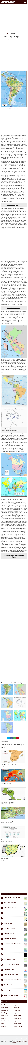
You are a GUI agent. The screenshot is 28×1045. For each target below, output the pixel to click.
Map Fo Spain (4, 858)
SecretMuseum (8, 1)
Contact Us (8, 1036)
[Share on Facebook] (11, 738)
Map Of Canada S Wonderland (11, 974)
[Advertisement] (14, 19)
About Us (24, 1036)
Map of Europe (4, 1013)
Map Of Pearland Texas (9, 969)
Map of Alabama (4, 1005)
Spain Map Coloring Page (7, 839)
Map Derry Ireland (8, 913)
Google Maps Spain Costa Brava (8, 764)
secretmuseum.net (5, 433)
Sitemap (4, 1036)
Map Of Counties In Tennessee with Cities (13, 954)
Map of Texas (4, 1029)
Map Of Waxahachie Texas (10, 959)
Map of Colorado (4, 1010)
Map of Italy (3, 1018)
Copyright (13, 1036)
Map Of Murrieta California (10, 938)
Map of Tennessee (18, 1026)
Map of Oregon (17, 1023)
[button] (25, 1)
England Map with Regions (10, 907)
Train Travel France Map (9, 928)
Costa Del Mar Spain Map (7, 821)
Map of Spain (4, 39)
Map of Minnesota (5, 1021)
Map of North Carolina (19, 1021)
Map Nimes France (8, 923)
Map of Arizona (17, 1005)
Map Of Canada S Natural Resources (12, 897)
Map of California (5, 1007)
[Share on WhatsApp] (14, 738)
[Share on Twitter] (8, 738)
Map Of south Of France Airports (11, 918)
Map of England (17, 1010)
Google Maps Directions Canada (11, 995)
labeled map (5, 741)
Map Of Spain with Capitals (7, 802)
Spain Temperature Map (6, 783)
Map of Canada (17, 1007)
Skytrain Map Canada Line (10, 902)
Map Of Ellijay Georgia (9, 933)
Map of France (17, 1013)
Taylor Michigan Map (8, 990)
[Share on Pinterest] (17, 738)
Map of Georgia (4, 1015)
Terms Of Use (18, 1036)
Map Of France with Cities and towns (12, 979)
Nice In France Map (8, 985)
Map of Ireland (17, 1015)
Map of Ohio (3, 1023)
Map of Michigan (18, 1018)
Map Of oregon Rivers (9, 949)
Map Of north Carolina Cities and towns (13, 943)
